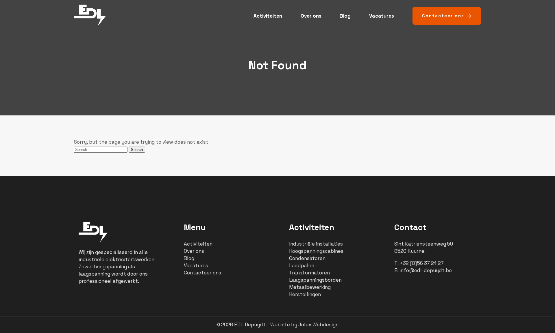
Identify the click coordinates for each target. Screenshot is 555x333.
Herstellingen (305, 294)
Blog (345, 16)
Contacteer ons (443, 15)
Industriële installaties (316, 244)
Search (137, 149)
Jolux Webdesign (318, 324)
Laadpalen (301, 265)
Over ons (311, 16)
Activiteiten (268, 16)
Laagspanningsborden (315, 280)
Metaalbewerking (310, 287)
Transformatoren (309, 273)
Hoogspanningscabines (316, 251)
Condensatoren (307, 258)
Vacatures (381, 16)
